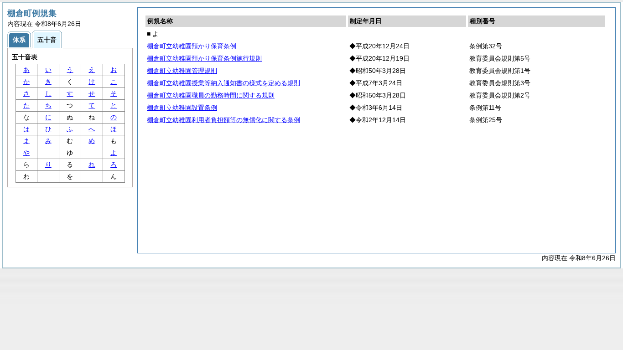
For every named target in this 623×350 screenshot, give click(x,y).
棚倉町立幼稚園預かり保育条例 (191, 46)
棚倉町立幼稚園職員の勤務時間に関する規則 (211, 95)
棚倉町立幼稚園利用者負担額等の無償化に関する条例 (223, 120)
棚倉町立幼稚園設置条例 (182, 107)
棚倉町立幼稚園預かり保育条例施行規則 (204, 58)
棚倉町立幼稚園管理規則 (182, 70)
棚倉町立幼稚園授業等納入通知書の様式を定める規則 (223, 83)
